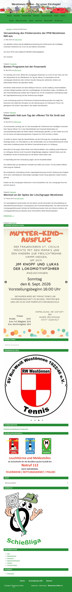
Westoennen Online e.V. (18, 586)
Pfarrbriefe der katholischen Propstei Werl (16, 429)
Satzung (9, 563)
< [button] (5, 282)
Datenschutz (43, 585)
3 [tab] (38, 420)
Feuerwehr (13, 64)
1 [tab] (31, 420)
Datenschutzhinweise (13, 560)
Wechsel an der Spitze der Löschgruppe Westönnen (33, 194)
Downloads (10, 573)
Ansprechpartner (12, 565)
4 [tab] (42, 420)
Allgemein (13, 112)
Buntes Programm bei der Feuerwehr (25, 66)
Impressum (10, 558)
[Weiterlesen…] (9, 216)
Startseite (9, 29)
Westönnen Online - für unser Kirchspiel (36, 4)
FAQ (8, 554)
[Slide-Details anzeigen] (36, 274)
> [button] (66, 282)
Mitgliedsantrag (11, 556)
